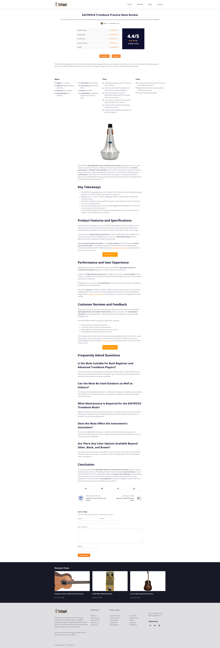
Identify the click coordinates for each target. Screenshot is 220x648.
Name (80, 518)
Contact (160, 4)
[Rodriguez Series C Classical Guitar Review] (72, 581)
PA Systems (113, 623)
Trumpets (132, 623)
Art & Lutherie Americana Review (141, 594)
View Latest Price (110, 254)
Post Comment (84, 555)
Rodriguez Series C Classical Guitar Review (69, 594)
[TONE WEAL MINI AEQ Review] (110, 581)
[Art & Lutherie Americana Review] (147, 581)
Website (80, 546)
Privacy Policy (95, 618)
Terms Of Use (95, 620)
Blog (150, 4)
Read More (104, 56)
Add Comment (82, 527)
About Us (94, 616)
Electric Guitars (115, 618)
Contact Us (94, 625)
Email (102, 518)
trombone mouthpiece (95, 294)
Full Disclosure (74, 627)
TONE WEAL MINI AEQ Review (102, 594)
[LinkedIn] (134, 488)
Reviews (140, 4)
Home (129, 4)
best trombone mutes (118, 248)
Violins (131, 620)
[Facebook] (86, 488)
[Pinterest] (118, 488)
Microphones (114, 625)
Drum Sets (132, 616)
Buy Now (116, 56)
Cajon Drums (133, 618)
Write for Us (94, 623)
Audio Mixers (114, 620)
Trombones (133, 625)
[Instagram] (159, 625)
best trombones (106, 341)
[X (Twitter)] (102, 488)
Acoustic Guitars (115, 616)
